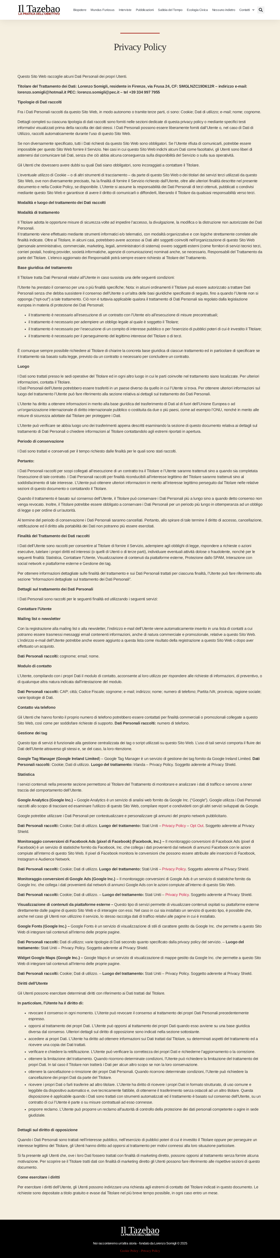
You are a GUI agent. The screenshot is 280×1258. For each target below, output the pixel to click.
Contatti (244, 10)
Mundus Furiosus (102, 10)
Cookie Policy (129, 1251)
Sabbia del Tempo (170, 10)
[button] (260, 10)
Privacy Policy (174, 825)
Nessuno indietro (223, 10)
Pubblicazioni (145, 10)
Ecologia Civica (197, 10)
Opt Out (196, 825)
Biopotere (79, 10)
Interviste (125, 10)
